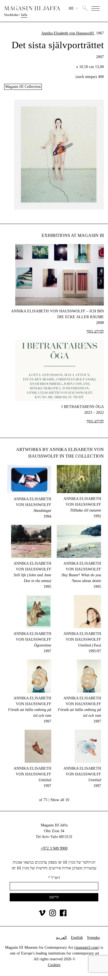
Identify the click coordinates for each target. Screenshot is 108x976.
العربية (61, 938)
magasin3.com (87, 947)
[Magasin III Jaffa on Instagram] (52, 915)
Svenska (93, 938)
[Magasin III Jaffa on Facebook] (63, 915)
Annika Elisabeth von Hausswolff (67, 33)
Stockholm (11, 15)
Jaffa (24, 15)
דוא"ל (54, 878)
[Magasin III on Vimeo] (42, 915)
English (77, 938)
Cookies (54, 965)
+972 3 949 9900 (54, 848)
